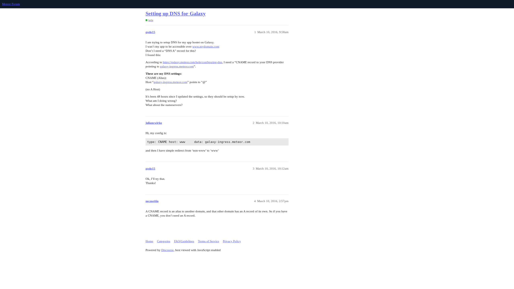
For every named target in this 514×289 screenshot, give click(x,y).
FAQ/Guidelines (184, 241)
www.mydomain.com (205, 46)
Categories (163, 241)
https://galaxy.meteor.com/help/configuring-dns (192, 62)
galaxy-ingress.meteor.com (177, 66)
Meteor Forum (11, 4)
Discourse (167, 250)
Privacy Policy (232, 241)
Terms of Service (208, 241)
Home (149, 241)
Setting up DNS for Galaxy (176, 13)
